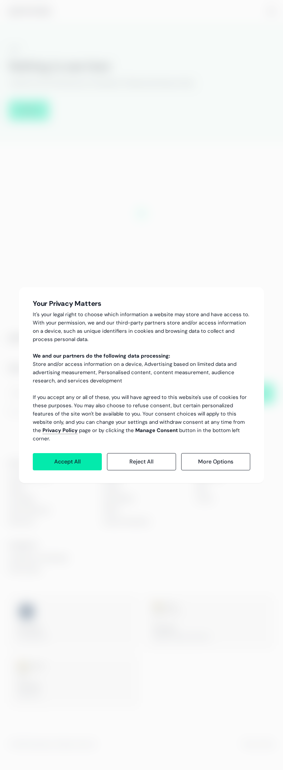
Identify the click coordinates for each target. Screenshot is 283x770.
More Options (215, 461)
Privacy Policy (60, 430)
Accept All (67, 461)
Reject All (141, 461)
